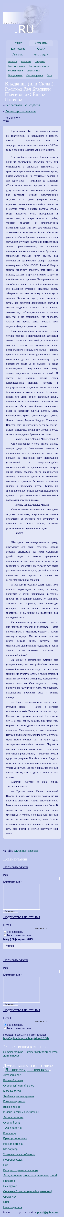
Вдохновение (18, 48)
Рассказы (26, 61)
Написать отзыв (15, 866)
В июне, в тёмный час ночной (21, 1112)
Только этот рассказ (19, 935)
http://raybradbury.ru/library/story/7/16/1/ (26, 1038)
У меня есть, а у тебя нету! (19, 1154)
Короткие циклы (16, 66)
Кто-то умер (10, 1149)
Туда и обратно (12, 1127)
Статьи (41, 48)
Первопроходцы (13, 1159)
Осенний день (11, 1122)
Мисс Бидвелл (12, 1091)
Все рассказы (15, 931)
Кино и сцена (41, 54)
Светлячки (9, 1196)
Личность (17, 54)
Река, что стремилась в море (20, 1170)
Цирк (6, 1202)
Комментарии (15, 70)
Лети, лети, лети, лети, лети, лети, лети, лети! (30, 1175)
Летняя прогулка (13, 1117)
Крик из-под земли (14, 1101)
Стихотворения (34, 75)
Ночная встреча (13, 1143)
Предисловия (15, 75)
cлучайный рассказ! (26, 850)
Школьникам (33, 70)
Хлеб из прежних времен (18, 1096)
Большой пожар (13, 1080)
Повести (12, 61)
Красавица (9, 1133)
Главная (17, 42)
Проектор (9, 1180)
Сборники (40, 61)
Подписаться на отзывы (21, 916)
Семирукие (10, 1186)
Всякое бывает (12, 1106)
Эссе (49, 75)
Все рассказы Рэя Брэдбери (22, 105)
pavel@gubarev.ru (48, 1212)
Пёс (5, 1165)
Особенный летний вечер (18, 1085)
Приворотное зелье (15, 1138)
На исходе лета (12, 1207)
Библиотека (41, 42)
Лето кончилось (12, 1075)
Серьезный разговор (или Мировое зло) (27, 1191)
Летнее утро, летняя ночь (20, 111)
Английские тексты (39, 66)
